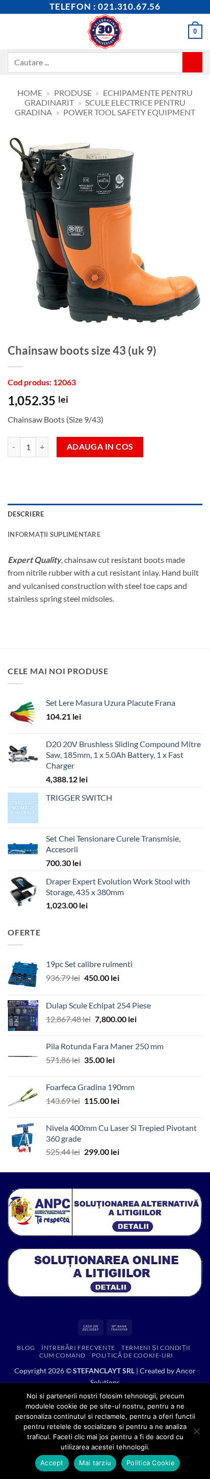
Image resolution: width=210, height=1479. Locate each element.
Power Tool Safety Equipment (129, 112)
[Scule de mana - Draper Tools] (105, 32)
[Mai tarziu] (196, 1434)
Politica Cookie (150, 1463)
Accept (52, 1463)
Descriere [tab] (26, 514)
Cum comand (62, 1355)
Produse (73, 92)
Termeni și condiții (156, 1347)
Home (29, 92)
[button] (14, 31)
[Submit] (192, 62)
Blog (26, 1347)
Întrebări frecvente (78, 1347)
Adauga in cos (100, 446)
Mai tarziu (95, 1463)
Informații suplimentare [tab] (54, 534)
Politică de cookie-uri (132, 1355)
